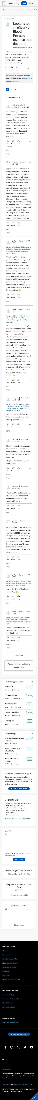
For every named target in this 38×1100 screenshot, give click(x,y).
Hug (17, 70)
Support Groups (17, 10)
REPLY (8, 151)
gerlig (21, 47)
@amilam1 (15, 107)
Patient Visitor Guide (8, 1007)
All (32, 682)
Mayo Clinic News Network (10, 1022)
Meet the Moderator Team (10, 959)
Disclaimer (5, 971)
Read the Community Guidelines (17, 818)
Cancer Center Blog (8, 995)
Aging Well (9, 686)
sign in (16, 664)
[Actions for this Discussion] (31, 67)
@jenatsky (23, 162)
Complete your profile (19, 895)
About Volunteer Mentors (10, 963)
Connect (11, 3)
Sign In (31, 3)
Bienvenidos (19, 925)
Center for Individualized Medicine (12, 999)
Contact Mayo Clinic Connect (11, 979)
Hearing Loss (9, 721)
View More (19, 655)
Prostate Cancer (11, 695)
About (4, 951)
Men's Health (9, 19)
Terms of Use (6, 1084)
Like (6, 70)
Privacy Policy (17, 1084)
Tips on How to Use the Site (19, 874)
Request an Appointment (19, 1034)
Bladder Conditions (12, 712)
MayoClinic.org (6, 1069)
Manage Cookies (27, 1084)
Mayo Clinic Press (7, 1003)
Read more (19, 859)
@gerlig (9, 169)
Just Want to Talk (11, 703)
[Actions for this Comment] (30, 141)
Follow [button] (30, 687)
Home (4, 10)
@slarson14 (24, 398)
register (25, 664)
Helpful (11, 70)
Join (24, 3)
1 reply (8, 154)
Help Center (6, 975)
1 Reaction (9, 146)
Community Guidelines (9, 967)
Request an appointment (19, 789)
